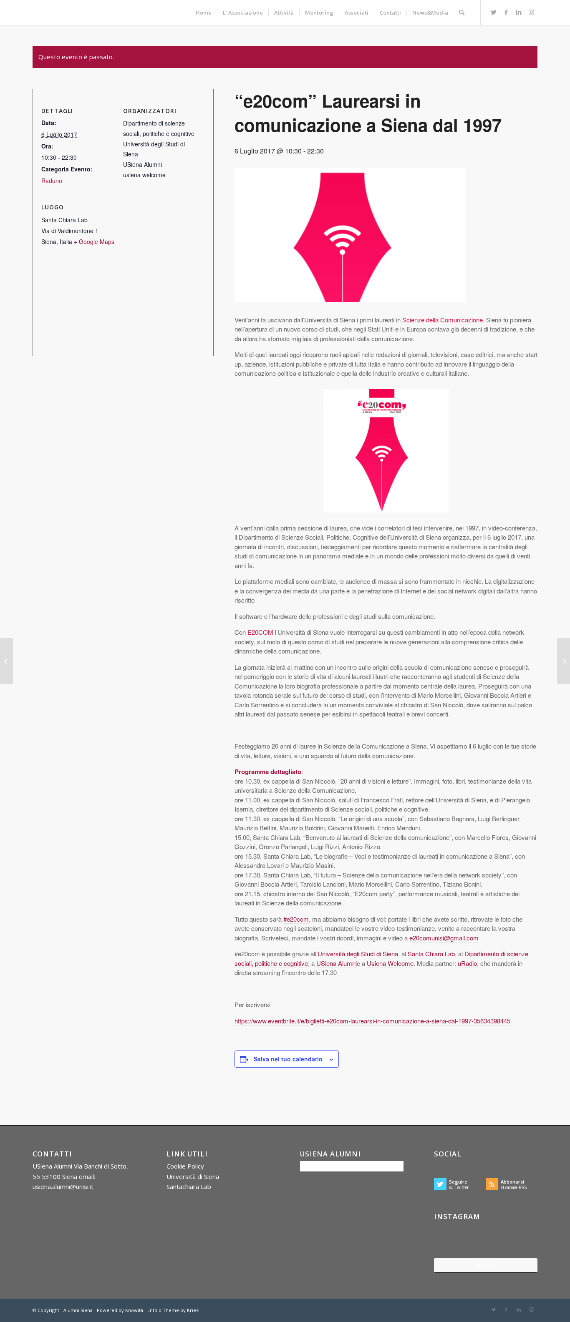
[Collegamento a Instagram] (531, 12)
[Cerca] (462, 12)
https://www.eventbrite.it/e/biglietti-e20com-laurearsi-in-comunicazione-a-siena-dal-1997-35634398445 (372, 1020)
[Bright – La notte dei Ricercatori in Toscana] (563, 661)
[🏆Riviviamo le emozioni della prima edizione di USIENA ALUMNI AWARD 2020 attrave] (486, 1241)
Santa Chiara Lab (431, 953)
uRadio (467, 963)
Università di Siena (192, 1176)
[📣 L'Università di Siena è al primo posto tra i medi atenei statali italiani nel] (450, 1240)
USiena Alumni (336, 963)
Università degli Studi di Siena (358, 953)
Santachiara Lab (188, 1186)
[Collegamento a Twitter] (493, 12)
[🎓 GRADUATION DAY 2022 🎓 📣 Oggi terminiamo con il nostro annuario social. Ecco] (520, 1240)
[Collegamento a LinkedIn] (518, 12)
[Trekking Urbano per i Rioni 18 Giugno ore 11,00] (6, 661)
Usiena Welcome (390, 963)
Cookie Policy (185, 1166)
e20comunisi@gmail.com (444, 937)
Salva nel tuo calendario (288, 1059)
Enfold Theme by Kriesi (173, 1310)
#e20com (296, 919)
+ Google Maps (94, 241)
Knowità (134, 1310)
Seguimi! (485, 1265)
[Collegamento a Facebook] (506, 12)
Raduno (51, 180)
